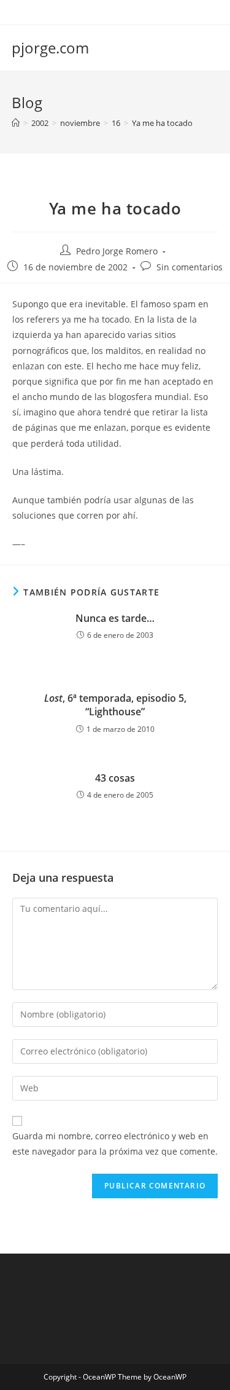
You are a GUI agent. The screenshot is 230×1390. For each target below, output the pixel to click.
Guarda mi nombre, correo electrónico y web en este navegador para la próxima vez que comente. (115, 1143)
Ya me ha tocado (162, 122)
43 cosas (115, 778)
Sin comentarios (189, 267)
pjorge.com (50, 47)
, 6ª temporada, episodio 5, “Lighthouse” (115, 704)
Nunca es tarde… (115, 618)
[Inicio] (16, 122)
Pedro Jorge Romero (117, 251)
